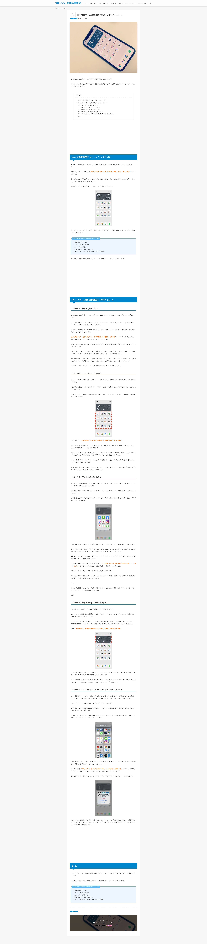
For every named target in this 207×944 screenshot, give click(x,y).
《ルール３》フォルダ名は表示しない (90, 109)
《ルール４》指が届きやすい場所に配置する (92, 111)
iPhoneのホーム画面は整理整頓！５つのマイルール (93, 103)
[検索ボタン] (150, 3)
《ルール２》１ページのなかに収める (90, 107)
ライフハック (74, 18)
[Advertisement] (103, 136)
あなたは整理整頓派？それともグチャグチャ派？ (92, 100)
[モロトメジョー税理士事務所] (68, 3)
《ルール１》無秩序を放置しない (89, 105)
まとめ (80, 116)
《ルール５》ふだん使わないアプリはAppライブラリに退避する (97, 114)
